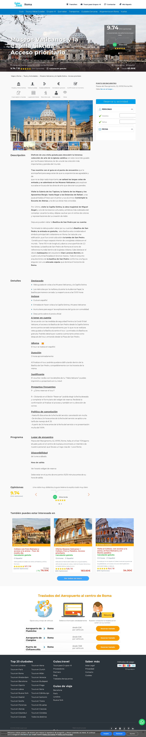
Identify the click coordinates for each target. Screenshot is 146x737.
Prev (108, 41)
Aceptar (106, 734)
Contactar (111, 4)
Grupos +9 (51, 12)
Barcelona (57, 690)
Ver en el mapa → (107, 89)
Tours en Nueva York (19, 693)
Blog (55, 675)
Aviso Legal (90, 666)
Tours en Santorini (39, 697)
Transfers (73, 4)
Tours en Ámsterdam (19, 677)
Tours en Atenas (17, 709)
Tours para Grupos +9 (92, 4)
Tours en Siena (37, 689)
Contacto (89, 672)
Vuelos (124, 12)
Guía (21, 12)
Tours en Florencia (18, 705)
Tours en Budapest (39, 681)
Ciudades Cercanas (89, 12)
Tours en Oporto (17, 685)
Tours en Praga (37, 685)
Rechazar (119, 734)
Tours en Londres (17, 666)
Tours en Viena (37, 666)
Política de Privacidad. (65, 735)
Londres (56, 697)
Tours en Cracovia (38, 709)
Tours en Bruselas (39, 705)
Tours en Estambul (18, 713)
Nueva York (58, 700)
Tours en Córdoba (39, 713)
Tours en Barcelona (18, 681)
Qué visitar (62, 12)
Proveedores (58, 669)
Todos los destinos (39, 717)
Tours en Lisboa (17, 689)
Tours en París (16, 669)
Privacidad (89, 669)
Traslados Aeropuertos (63, 679)
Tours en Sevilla (17, 701)
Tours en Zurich (38, 669)
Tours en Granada (18, 717)
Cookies (88, 675)
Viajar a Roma (16, 76)
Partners (57, 672)
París (55, 693)
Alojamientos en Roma (109, 12)
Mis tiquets (126, 4)
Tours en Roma (17, 673)
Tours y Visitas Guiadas (35, 12)
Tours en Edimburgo (40, 693)
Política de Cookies (49, 735)
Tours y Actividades (31, 76)
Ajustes (132, 734)
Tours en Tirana (38, 701)
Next (131, 41)
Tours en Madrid (17, 697)
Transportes (74, 12)
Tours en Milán (37, 673)
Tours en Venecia (38, 677)
